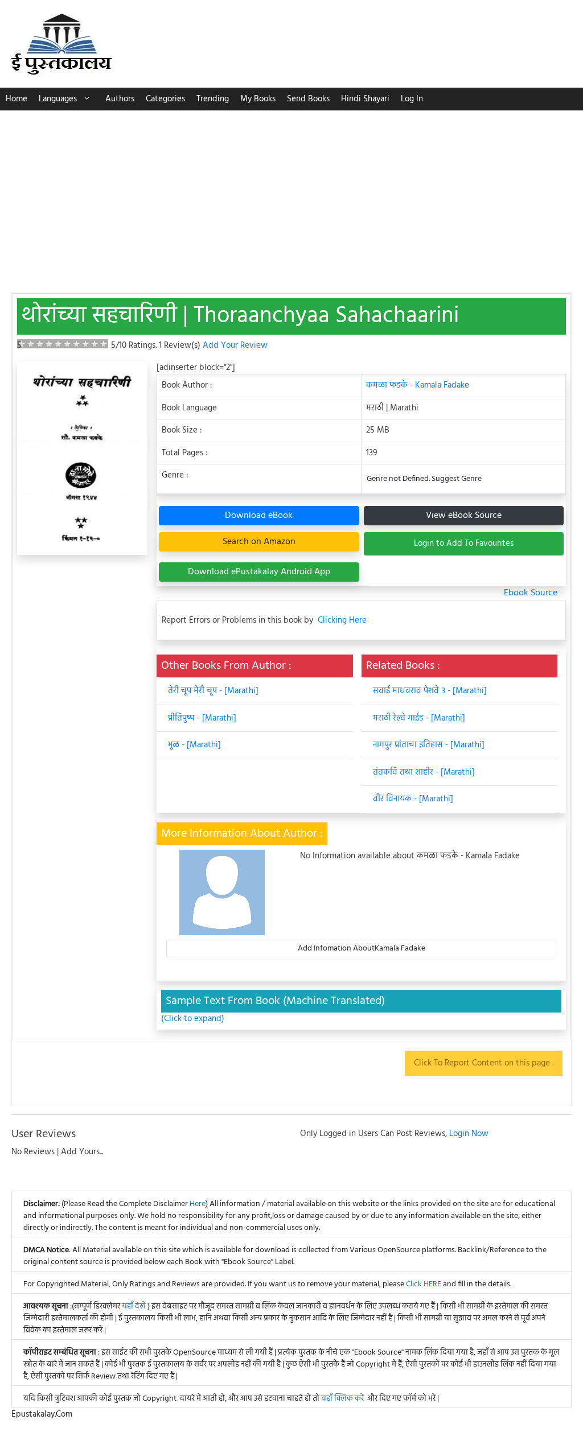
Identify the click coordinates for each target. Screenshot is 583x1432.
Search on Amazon (259, 541)
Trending (212, 99)
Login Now (468, 1134)
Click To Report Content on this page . (483, 1063)
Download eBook (259, 515)
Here (198, 1204)
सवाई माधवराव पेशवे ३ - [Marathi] (430, 691)
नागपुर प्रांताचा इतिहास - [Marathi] (429, 745)
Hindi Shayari (365, 99)
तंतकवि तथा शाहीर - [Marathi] (424, 772)
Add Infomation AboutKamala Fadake (361, 948)
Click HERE (423, 1284)
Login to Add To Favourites (464, 543)
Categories (165, 99)
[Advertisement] (291, 195)
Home (16, 99)
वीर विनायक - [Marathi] (413, 799)
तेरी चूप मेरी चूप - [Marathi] (213, 691)
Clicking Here (342, 620)
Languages (58, 99)
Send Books (308, 99)
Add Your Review (235, 345)
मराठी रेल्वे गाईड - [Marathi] (419, 718)
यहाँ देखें (134, 1306)
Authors (119, 99)
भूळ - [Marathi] (194, 745)
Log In (412, 99)
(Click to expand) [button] (192, 1019)
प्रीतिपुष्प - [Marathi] (202, 718)
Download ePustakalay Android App (259, 572)
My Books (258, 99)
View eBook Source (464, 515)
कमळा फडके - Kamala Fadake (417, 385)
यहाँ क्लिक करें (342, 1398)
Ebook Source (530, 593)
